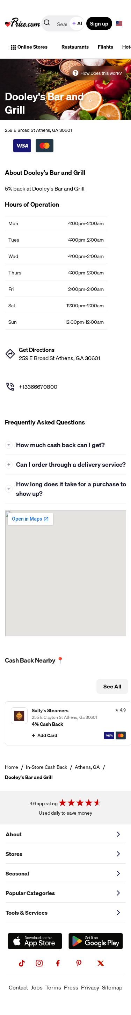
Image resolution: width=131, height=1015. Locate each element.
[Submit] (47, 23)
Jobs (37, 987)
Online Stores (32, 47)
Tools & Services (27, 912)
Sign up (99, 23)
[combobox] (63, 23)
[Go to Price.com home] (23, 23)
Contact (18, 987)
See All (112, 686)
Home (11, 767)
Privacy (90, 987)
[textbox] (119, 23)
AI (79, 23)
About (14, 834)
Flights (105, 47)
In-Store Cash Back (46, 767)
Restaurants (75, 47)
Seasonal (17, 873)
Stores (14, 853)
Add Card (47, 735)
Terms (53, 987)
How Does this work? (101, 73)
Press (71, 987)
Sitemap (112, 987)
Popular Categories (30, 893)
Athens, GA (87, 767)
